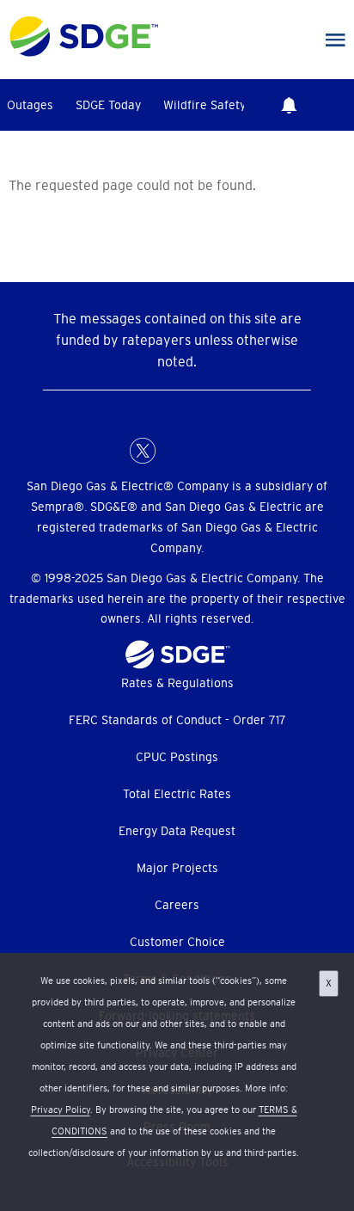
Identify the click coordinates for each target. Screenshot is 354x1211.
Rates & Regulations (177, 683)
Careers (177, 905)
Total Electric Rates (177, 794)
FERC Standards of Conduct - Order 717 (177, 720)
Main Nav (335, 40)
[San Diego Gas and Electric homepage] (84, 52)
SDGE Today (108, 105)
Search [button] (337, 105)
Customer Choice (177, 942)
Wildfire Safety (204, 105)
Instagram (211, 451)
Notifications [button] (289, 105)
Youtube (246, 451)
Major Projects (177, 868)
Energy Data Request (177, 831)
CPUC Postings (177, 757)
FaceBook (108, 451)
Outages (30, 105)
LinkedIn (177, 451)
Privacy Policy (60, 1109)
